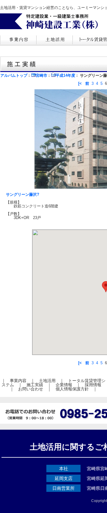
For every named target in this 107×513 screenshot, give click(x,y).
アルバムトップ (13, 75)
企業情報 (64, 384)
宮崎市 (41, 75)
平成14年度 (65, 75)
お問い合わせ (30, 389)
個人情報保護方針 (72, 389)
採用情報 (93, 384)
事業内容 (18, 380)
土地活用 (47, 380)
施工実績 (34, 384)
